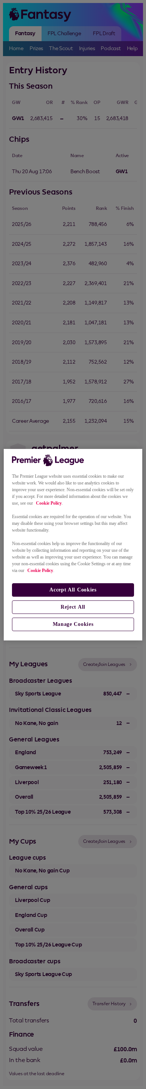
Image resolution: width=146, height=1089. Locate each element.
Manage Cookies (73, 624)
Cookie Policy (49, 503)
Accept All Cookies (73, 590)
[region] (73, 544)
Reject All (73, 607)
